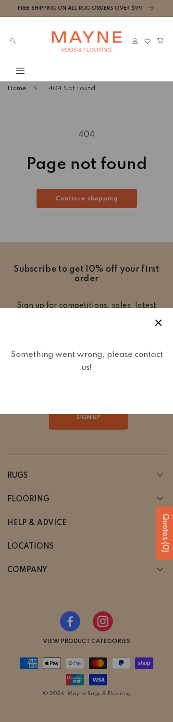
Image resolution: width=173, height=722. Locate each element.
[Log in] (135, 41)
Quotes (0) (165, 533)
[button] (13, 71)
